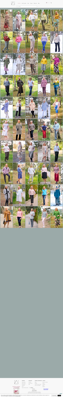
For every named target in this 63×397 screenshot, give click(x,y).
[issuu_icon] (32, 387)
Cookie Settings (54, 395)
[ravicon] (31, 387)
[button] (35, 3)
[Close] (61, 395)
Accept (59, 395)
